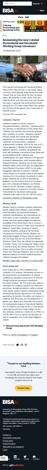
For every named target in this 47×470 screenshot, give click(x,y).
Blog (37, 30)
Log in (5, 450)
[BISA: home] (14, 10)
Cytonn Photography (19, 335)
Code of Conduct (9, 444)
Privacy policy (8, 441)
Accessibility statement (12, 438)
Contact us (7, 435)
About (28, 30)
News (42, 30)
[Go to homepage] (11, 402)
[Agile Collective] (16, 465)
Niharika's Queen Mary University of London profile (23, 261)
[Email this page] (22, 345)
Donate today (23, 388)
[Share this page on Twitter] (17, 344)
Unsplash (34, 335)
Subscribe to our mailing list (13, 447)
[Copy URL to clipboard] (26, 345)
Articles (33, 30)
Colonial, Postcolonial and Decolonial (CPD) (11, 27)
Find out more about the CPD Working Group (24, 327)
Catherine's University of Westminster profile (20, 198)
